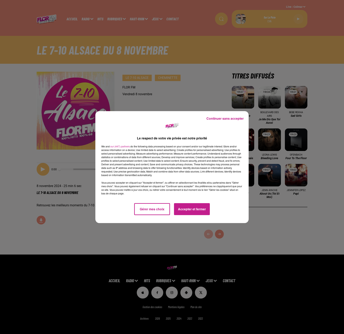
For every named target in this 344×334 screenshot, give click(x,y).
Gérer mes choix (152, 209)
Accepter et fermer (192, 209)
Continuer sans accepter (225, 118)
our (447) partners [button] (120, 146)
